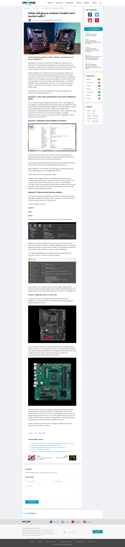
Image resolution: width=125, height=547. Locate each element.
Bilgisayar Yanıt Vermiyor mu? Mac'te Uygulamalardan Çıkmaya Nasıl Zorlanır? (52, 443)
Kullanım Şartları (80, 541)
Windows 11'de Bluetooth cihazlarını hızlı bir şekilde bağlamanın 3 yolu (50, 451)
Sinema (89, 110)
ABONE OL (97, 531)
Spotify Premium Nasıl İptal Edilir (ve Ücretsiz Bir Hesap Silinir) (48, 447)
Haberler (49, 2)
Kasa (35, 433)
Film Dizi (78, 2)
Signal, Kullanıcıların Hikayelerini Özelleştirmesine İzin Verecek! (93, 42)
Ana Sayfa (27, 8)
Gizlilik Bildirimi (91, 541)
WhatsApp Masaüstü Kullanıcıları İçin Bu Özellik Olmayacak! (92, 50)
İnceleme (86, 2)
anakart (57, 83)
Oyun (88, 121)
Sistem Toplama (42, 433)
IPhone (89, 113)
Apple (94, 110)
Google (89, 116)
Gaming (94, 2)
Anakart (31, 433)
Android (96, 118)
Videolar (88, 95)
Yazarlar (40, 541)
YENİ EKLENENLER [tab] (94, 29)
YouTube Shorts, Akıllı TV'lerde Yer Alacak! (91, 34)
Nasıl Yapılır (59, 2)
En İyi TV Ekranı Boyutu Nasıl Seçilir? (41, 449)
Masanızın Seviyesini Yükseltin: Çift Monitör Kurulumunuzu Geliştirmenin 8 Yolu (93, 66)
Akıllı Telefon (95, 116)
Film (93, 113)
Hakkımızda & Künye (51, 541)
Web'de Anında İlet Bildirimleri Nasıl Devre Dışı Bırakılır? (46, 445)
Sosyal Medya (69, 2)
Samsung (89, 118)
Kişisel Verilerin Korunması (65, 541)
